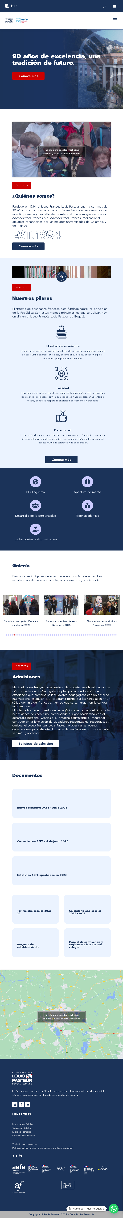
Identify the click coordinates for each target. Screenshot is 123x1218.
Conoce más (28, 76)
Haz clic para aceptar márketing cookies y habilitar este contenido (61, 151)
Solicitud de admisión (36, 743)
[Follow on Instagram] (14, 1104)
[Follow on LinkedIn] (27, 1104)
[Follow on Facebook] (21, 1104)
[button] (6, 635)
